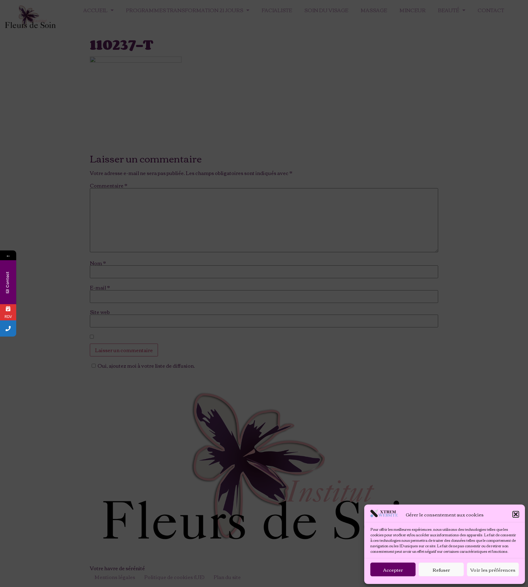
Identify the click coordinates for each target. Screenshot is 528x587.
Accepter (393, 569)
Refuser (441, 569)
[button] (516, 514)
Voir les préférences (492, 569)
